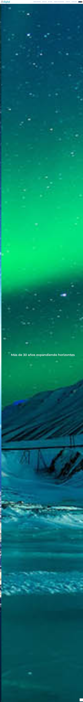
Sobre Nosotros (37, 1)
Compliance (74, 1)
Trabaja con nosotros (59, 1)
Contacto (68, 1)
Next (82, 354)
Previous (0, 354)
